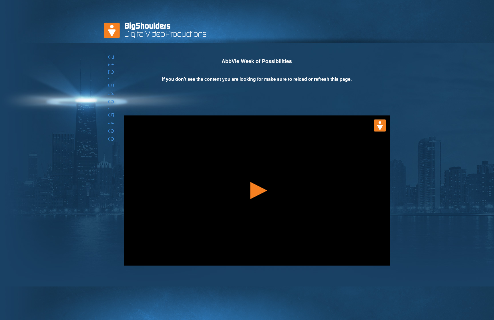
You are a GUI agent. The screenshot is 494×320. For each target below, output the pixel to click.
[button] (256, 190)
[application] (257, 190)
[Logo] (380, 125)
